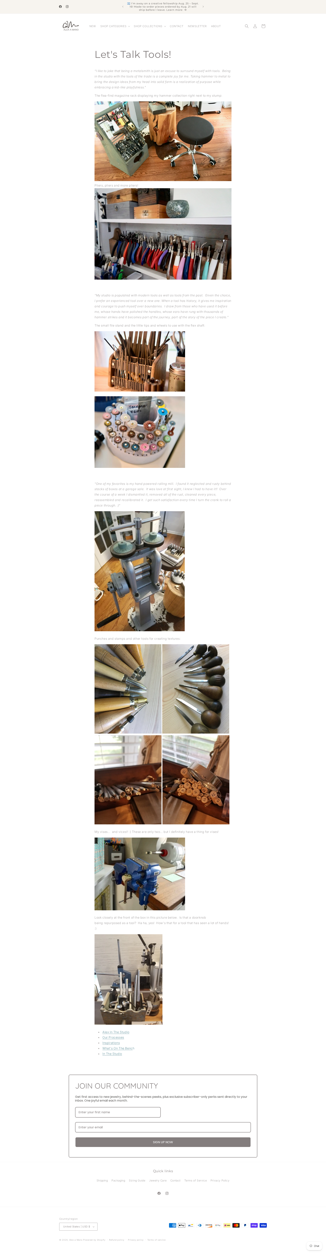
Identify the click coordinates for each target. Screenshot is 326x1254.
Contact (175, 1180)
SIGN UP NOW (163, 1142)
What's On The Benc (117, 1048)
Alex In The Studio (115, 1032)
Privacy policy (136, 1240)
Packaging (118, 1180)
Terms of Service (195, 1180)
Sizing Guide (137, 1180)
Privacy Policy (220, 1180)
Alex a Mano (76, 1240)
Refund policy (116, 1240)
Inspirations (111, 1043)
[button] (114, 26)
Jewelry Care (158, 1180)
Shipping (102, 1180)
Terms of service (156, 1240)
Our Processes (113, 1037)
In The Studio (112, 1054)
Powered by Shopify (94, 1240)
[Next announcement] (203, 6)
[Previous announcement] (123, 6)
